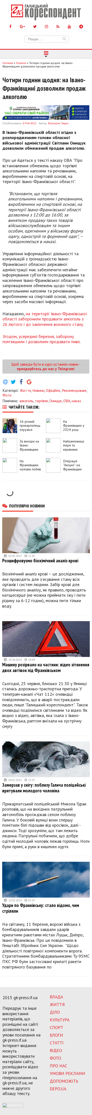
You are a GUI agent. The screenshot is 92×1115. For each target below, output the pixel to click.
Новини (38, 390)
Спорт (56, 1027)
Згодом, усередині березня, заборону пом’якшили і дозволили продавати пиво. (41, 339)
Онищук (55, 400)
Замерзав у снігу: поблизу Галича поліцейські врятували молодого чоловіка (44, 788)
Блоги (56, 1035)
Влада (56, 996)
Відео (56, 1050)
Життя (25, 390)
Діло (55, 1012)
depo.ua (58, 1088)
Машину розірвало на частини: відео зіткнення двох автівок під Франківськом (45, 667)
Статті (57, 1042)
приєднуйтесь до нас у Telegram (45, 368)
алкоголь (26, 400)
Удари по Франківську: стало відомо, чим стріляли (40, 908)
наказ (76, 400)
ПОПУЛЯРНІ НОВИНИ (27, 506)
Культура (59, 1019)
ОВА (66, 400)
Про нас (58, 1065)
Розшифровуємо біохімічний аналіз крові (40, 560)
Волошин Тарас (58, 123)
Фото (7, 395)
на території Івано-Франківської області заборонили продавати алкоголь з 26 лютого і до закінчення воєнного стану (44, 319)
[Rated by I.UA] (12, 1106)
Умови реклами (67, 1073)
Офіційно (53, 390)
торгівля (41, 400)
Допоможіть (64, 1081)
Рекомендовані (74, 390)
